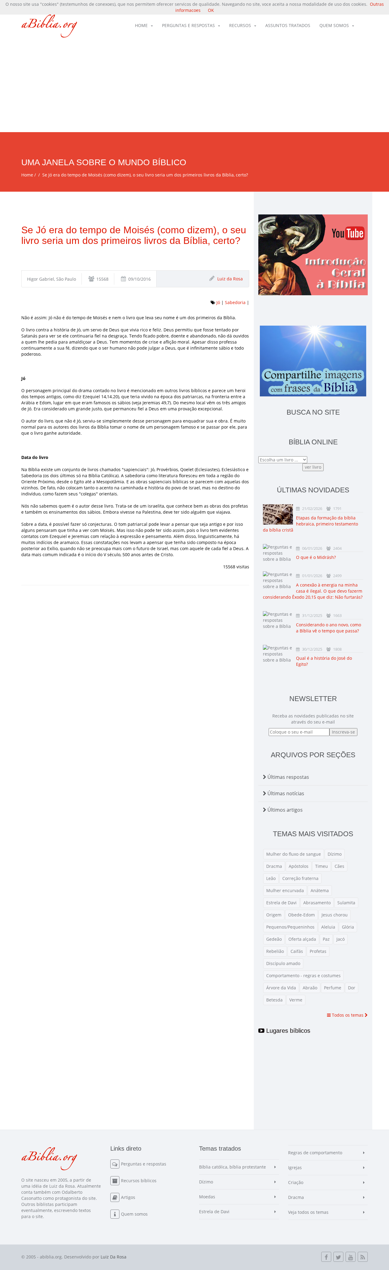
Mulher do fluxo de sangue (293, 854)
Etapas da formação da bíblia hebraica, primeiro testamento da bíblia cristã (310, 524)
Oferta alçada (302, 939)
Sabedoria (235, 302)
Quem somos (334, 25)
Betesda (274, 1000)
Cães (339, 866)
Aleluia (328, 927)
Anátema (320, 890)
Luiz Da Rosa (113, 1257)
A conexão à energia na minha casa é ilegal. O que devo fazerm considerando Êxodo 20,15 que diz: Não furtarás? (313, 591)
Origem (273, 915)
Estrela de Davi (281, 902)
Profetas (318, 951)
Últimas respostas (287, 777)
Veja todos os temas (308, 1212)
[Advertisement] (194, 86)
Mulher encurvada (285, 890)
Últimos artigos (284, 809)
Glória (348, 927)
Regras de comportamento (315, 1152)
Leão (271, 878)
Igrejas (295, 1167)
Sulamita (346, 902)
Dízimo (335, 854)
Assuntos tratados (287, 25)
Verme (295, 1000)
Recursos (240, 25)
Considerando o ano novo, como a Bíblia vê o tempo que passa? (328, 628)
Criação (295, 1182)
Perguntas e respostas (188, 25)
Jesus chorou (335, 915)
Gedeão (274, 939)
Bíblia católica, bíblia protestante (232, 1167)
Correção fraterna (300, 878)
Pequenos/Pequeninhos (290, 927)
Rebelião (275, 951)
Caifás (297, 951)
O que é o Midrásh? (316, 557)
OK (211, 10)
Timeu (321, 866)
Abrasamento (317, 902)
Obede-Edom (301, 915)
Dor (351, 988)
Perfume (332, 988)
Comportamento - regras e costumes (303, 975)
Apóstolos (298, 866)
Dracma (274, 866)
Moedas (207, 1197)
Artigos (128, 1197)
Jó (218, 302)
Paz (326, 939)
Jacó (340, 939)
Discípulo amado (283, 963)
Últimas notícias (285, 793)
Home (141, 25)
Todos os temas (348, 1015)
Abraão (310, 988)
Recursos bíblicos (139, 1180)
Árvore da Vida (281, 988)
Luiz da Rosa (230, 279)
